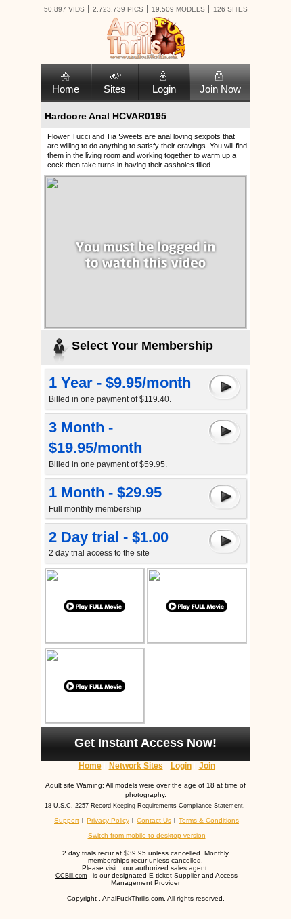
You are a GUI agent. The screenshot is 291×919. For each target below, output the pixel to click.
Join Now (220, 89)
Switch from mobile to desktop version (147, 835)
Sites (115, 89)
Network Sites (136, 766)
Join (207, 766)
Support (66, 820)
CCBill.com (71, 875)
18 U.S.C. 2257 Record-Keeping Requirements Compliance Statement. (145, 805)
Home (65, 89)
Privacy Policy (108, 820)
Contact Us (154, 820)
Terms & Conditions (209, 820)
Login (164, 89)
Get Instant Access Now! (145, 743)
